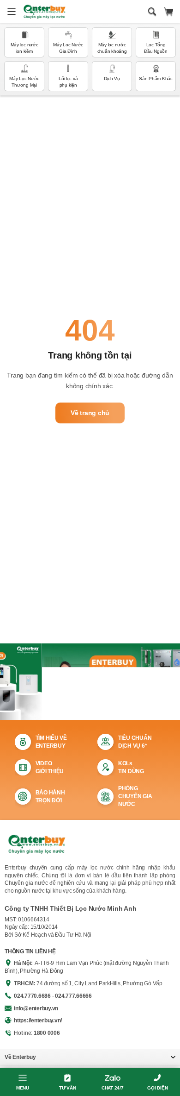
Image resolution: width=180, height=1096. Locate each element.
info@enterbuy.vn (36, 1008)
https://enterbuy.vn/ (38, 1020)
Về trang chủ (90, 412)
